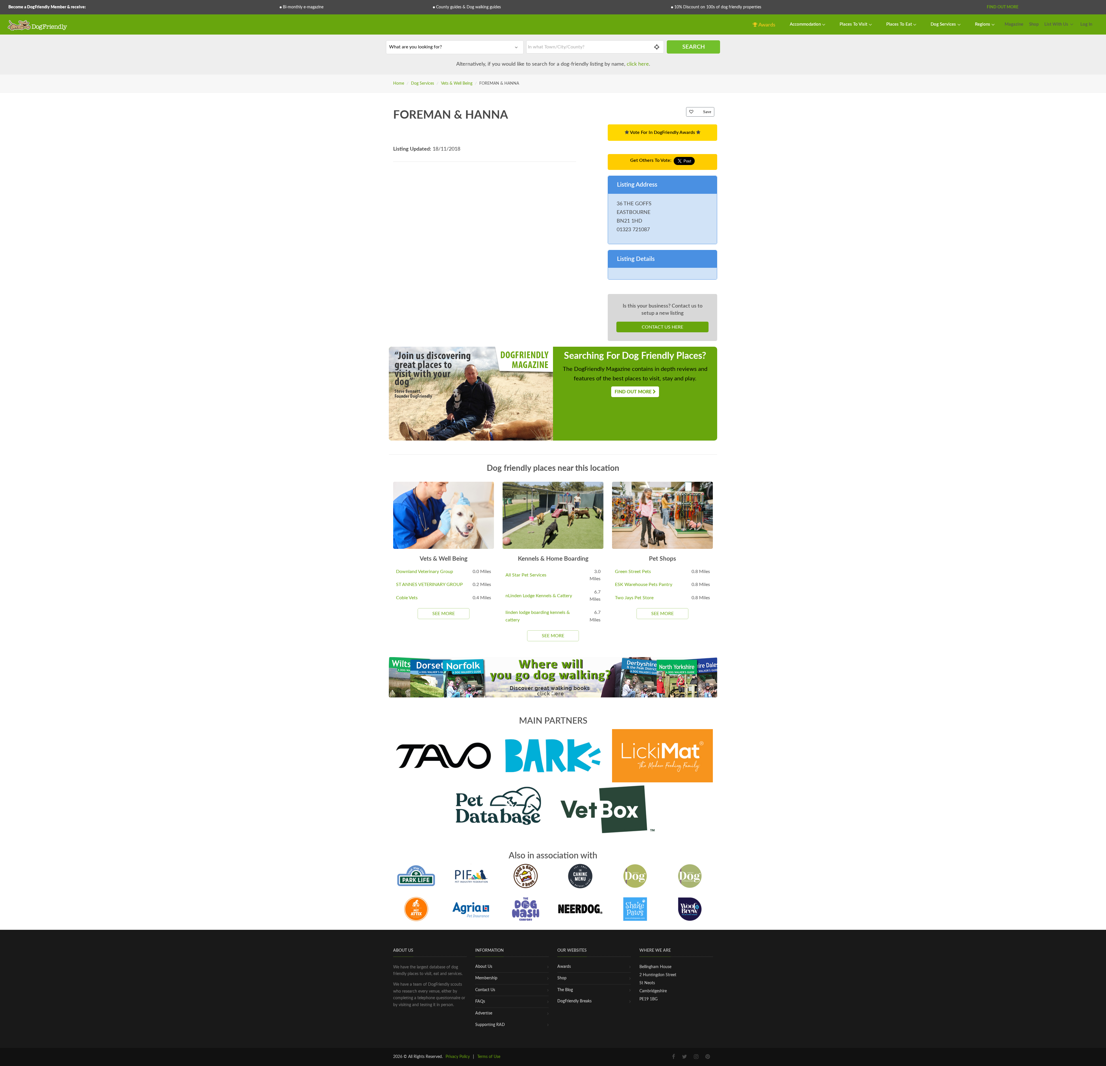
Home (398, 83)
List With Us (1056, 24)
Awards (766, 25)
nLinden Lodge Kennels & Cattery (538, 595)
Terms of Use (488, 1057)
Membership (486, 978)
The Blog (565, 990)
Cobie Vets (407, 597)
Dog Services (944, 24)
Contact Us (485, 990)
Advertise (483, 1013)
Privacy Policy (458, 1057)
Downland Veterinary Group (424, 571)
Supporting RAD (490, 1025)
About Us (483, 967)
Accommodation (806, 24)
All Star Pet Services (525, 575)
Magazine (1014, 24)
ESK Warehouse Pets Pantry (643, 584)
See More (443, 613)
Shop (1034, 24)
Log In (1086, 24)
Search (693, 47)
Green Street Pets (633, 571)
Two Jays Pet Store (634, 597)
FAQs (480, 1001)
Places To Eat (899, 24)
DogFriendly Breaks (574, 1001)
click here (638, 64)
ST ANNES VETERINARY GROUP (429, 584)
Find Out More (1002, 7)
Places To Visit (854, 24)
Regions (983, 24)
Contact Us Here (662, 327)
